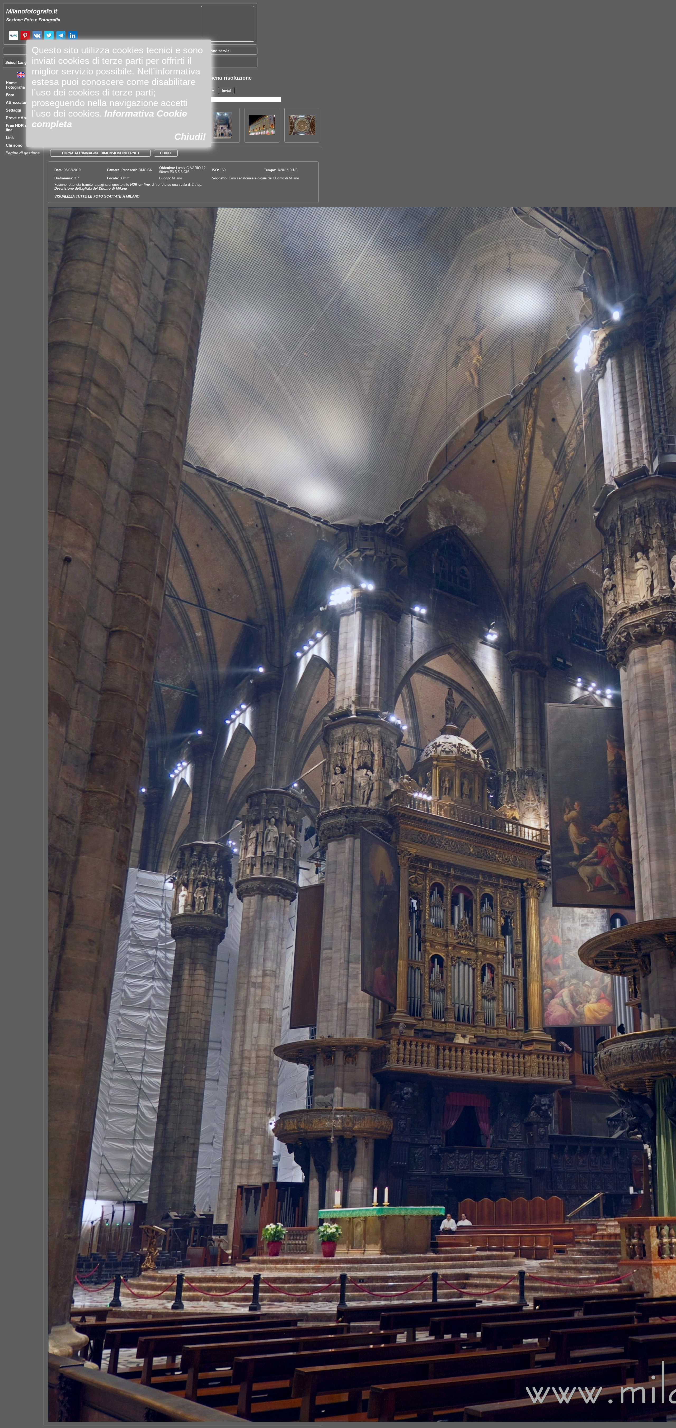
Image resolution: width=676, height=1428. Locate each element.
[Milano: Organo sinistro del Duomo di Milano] (222, 137)
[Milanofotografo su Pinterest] (25, 39)
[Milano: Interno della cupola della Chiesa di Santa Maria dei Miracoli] (302, 133)
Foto (10, 95)
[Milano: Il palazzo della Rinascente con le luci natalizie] (262, 133)
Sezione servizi (217, 51)
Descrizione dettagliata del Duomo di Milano (90, 188)
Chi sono (14, 145)
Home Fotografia (15, 84)
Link (10, 137)
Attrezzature (17, 102)
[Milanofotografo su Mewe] (13, 39)
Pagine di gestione (23, 153)
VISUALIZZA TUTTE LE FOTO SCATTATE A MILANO (96, 196)
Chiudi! (190, 136)
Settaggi (13, 110)
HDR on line (140, 185)
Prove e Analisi (19, 118)
